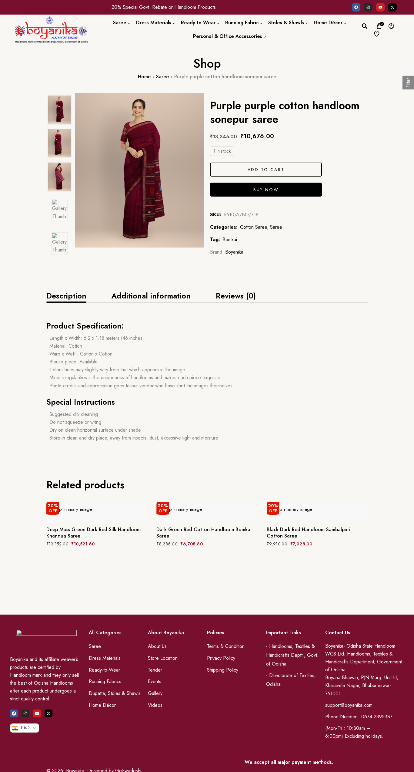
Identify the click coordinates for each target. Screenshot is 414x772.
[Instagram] (368, 7)
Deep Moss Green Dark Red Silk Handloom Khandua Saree (93, 533)
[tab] (66, 296)
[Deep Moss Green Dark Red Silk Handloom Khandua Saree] (96, 511)
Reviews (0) (236, 295)
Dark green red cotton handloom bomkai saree (204, 533)
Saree (162, 76)
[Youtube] (380, 7)
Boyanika (234, 251)
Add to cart (266, 170)
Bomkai (229, 239)
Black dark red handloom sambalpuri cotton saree (308, 533)
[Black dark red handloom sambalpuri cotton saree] (317, 511)
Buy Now (266, 190)
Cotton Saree (253, 227)
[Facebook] (356, 7)
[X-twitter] (392, 7)
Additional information (151, 295)
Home (144, 76)
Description (66, 295)
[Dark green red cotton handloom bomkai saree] (206, 511)
